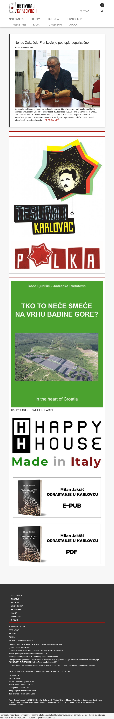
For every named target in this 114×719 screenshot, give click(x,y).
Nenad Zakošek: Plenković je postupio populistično (52, 42)
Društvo (35, 19)
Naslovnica (16, 19)
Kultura (53, 19)
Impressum (55, 24)
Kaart (37, 24)
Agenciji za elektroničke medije (24, 662)
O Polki (73, 24)
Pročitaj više (52, 120)
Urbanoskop (74, 19)
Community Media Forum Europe (45, 656)
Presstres (19, 24)
